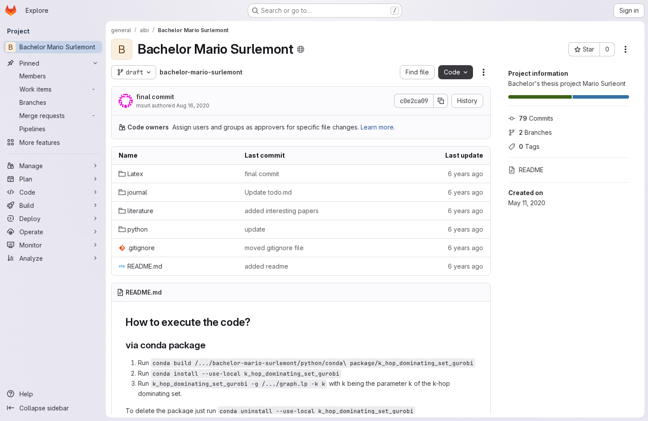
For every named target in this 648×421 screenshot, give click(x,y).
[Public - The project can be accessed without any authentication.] (300, 49)
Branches (535, 132)
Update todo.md (268, 192)
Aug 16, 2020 (192, 105)
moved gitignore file (274, 247)
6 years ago (465, 173)
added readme (266, 266)
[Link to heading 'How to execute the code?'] (256, 322)
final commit (155, 96)
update (255, 229)
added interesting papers (282, 210)
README (531, 170)
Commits (536, 118)
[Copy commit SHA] (441, 101)
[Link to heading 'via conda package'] (210, 345)
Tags (529, 146)
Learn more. (378, 127)
